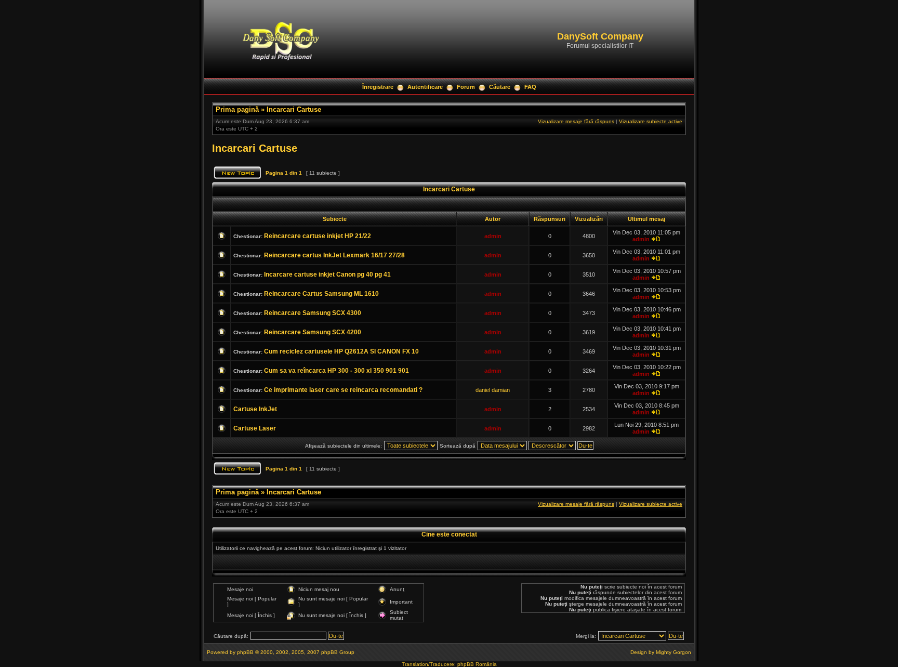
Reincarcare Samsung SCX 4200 (312, 332)
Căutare (499, 87)
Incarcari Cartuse (294, 109)
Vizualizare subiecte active (650, 121)
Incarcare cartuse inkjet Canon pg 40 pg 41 (327, 274)
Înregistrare (377, 87)
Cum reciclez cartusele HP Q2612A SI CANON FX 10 (341, 351)
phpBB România (477, 664)
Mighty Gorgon (673, 652)
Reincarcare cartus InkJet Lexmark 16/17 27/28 (334, 255)
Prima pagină (237, 109)
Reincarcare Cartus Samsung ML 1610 (321, 293)
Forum (466, 87)
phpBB (245, 652)
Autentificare (425, 87)
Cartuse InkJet (255, 409)
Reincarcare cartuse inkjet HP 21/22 (317, 236)
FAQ (530, 87)
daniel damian (493, 390)
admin (492, 236)
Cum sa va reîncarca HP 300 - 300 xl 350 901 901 (336, 370)
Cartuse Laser (254, 428)
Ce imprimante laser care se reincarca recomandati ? (343, 390)
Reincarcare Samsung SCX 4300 (312, 313)
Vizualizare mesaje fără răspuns (576, 121)
